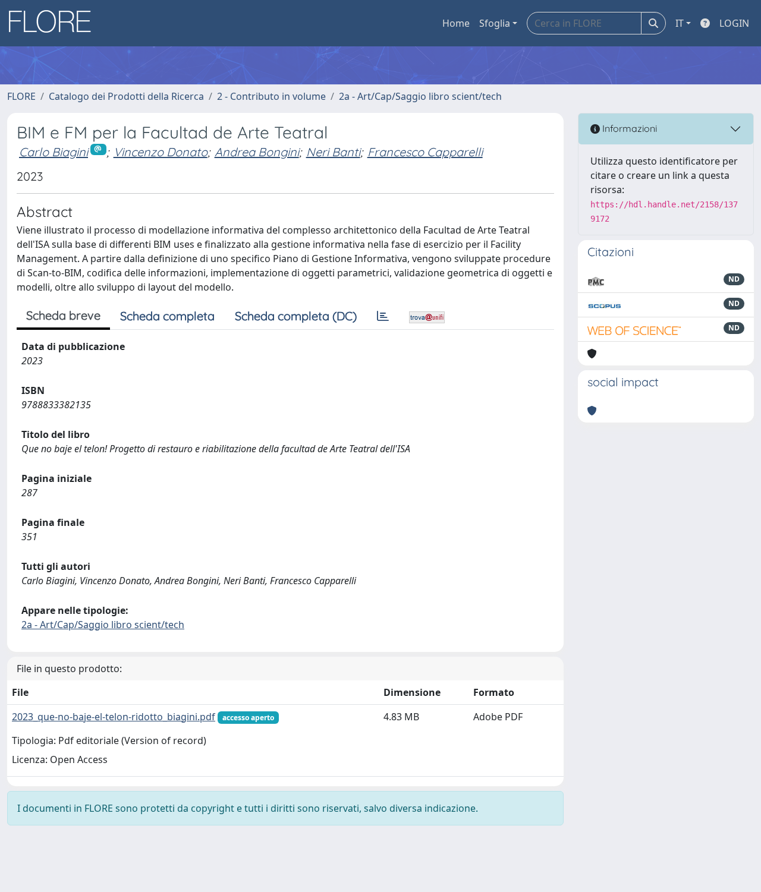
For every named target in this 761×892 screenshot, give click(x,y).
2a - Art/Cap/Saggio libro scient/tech (420, 96)
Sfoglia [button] (494, 23)
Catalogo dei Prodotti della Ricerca (126, 96)
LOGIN (734, 23)
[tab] (383, 316)
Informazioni (628, 128)
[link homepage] (54, 23)
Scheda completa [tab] (167, 315)
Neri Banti (333, 151)
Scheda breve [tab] (63, 315)
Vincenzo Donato (160, 151)
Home (456, 23)
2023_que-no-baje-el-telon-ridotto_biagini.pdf (113, 716)
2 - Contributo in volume (271, 96)
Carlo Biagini (53, 151)
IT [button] (679, 23)
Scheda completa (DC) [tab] (296, 315)
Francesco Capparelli (425, 151)
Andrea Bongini (257, 151)
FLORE (21, 96)
